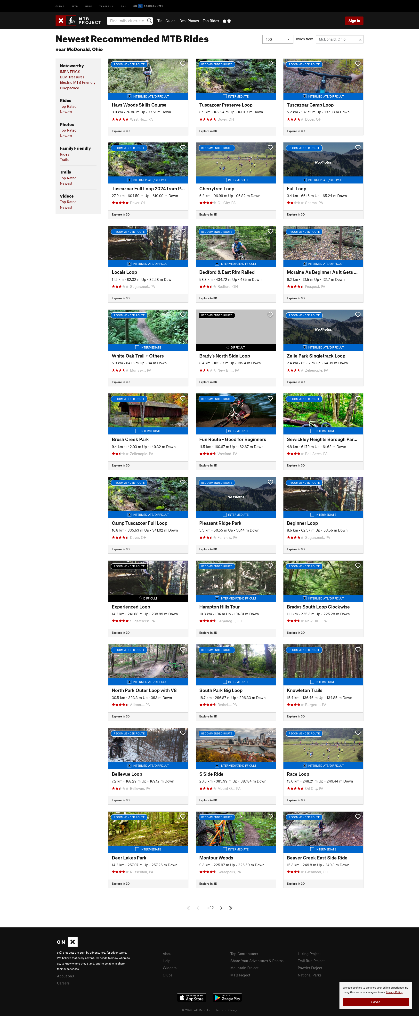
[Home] (81, 20)
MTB (75, 6)
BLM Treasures (72, 77)
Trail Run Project (311, 960)
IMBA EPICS (70, 71)
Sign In (354, 20)
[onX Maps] (67, 945)
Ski (123, 6)
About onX (65, 976)
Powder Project (310, 968)
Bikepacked (69, 88)
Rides (64, 154)
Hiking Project (309, 953)
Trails (64, 159)
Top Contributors (244, 953)
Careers (63, 983)
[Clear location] (360, 39)
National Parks (310, 975)
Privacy (232, 1010)
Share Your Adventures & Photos (256, 960)
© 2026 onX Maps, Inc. (197, 1010)
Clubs (167, 975)
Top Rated (68, 106)
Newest (66, 111)
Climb (60, 6)
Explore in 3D (120, 131)
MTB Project (240, 975)
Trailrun (106, 6)
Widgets (170, 968)
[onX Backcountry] (148, 6)
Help (166, 960)
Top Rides (211, 20)
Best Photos (189, 20)
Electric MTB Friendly (77, 82)
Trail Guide (166, 20)
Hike (88, 6)
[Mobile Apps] (227, 20)
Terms (220, 1010)
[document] (376, 995)
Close (375, 1002)
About (168, 953)
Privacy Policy (394, 992)
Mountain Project (244, 968)
